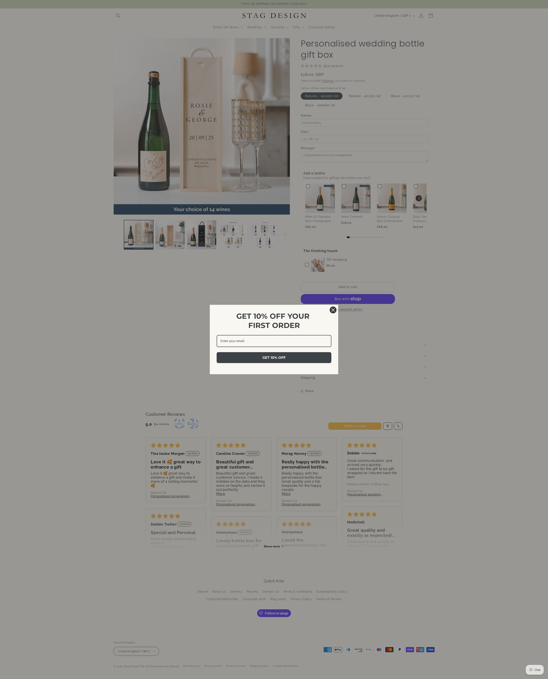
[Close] (333, 310)
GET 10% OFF (274, 358)
